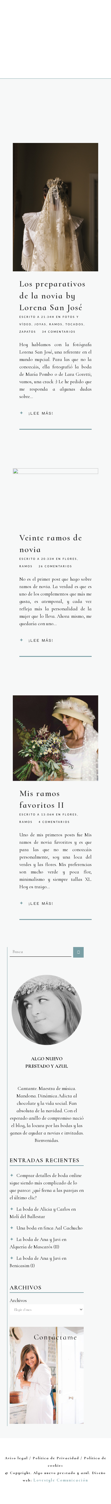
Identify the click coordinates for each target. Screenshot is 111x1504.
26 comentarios (55, 566)
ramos (56, 324)
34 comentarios (59, 332)
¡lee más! (41, 413)
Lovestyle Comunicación (61, 1480)
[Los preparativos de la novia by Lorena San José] (55, 207)
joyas (40, 324)
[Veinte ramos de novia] (55, 496)
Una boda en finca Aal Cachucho (50, 1228)
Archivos (18, 1300)
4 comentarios (54, 822)
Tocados (74, 324)
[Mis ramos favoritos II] (55, 738)
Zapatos (27, 332)
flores (70, 559)
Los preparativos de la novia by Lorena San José (52, 295)
